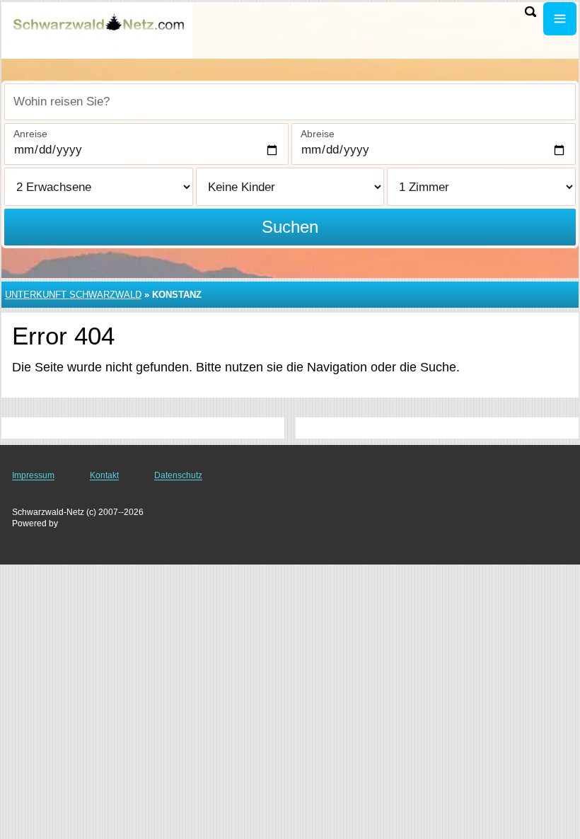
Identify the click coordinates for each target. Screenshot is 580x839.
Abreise (318, 133)
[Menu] (559, 18)
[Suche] (530, 11)
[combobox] (290, 101)
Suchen (290, 226)
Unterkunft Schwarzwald (73, 294)
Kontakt (104, 475)
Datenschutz (178, 475)
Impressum (33, 475)
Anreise (30, 133)
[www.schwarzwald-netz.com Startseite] (99, 29)
